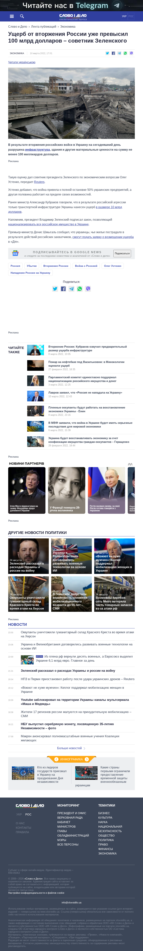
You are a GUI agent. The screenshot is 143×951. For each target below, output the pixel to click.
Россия (15, 265)
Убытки (32, 265)
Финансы (105, 849)
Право (103, 844)
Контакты (23, 827)
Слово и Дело (17, 26)
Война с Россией (86, 265)
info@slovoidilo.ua (71, 902)
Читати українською (21, 62)
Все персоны (67, 844)
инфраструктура (37, 149)
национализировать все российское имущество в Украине (48, 224)
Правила (22, 832)
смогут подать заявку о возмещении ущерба (103, 237)
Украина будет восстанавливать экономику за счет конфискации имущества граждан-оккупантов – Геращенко (88, 441)
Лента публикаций (43, 26)
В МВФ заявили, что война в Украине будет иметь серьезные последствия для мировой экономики (90, 426)
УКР (124, 16)
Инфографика (71, 759)
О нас (20, 823)
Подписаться (122, 253)
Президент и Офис (71, 813)
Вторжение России (55, 265)
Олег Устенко (112, 265)
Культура (105, 817)
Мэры (61, 840)
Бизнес (104, 813)
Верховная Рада (70, 817)
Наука (102, 822)
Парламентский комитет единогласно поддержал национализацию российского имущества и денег (82, 381)
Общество (106, 835)
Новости (17, 624)
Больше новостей (69, 748)
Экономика (67, 26)
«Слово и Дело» (33, 878)
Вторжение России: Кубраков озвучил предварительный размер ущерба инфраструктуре (87, 350)
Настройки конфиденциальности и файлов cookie (36, 892)
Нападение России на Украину (30, 272)
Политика (106, 840)
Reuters (39, 182)
